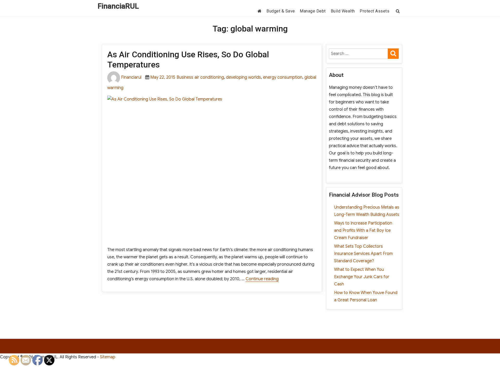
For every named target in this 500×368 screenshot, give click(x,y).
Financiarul (131, 77)
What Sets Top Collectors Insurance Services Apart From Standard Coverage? (363, 254)
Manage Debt (313, 11)
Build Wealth (343, 11)
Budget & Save (280, 11)
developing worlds (243, 77)
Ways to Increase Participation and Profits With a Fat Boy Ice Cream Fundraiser (363, 230)
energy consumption (282, 77)
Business (185, 77)
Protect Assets (374, 11)
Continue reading (262, 279)
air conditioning (209, 77)
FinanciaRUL (118, 6)
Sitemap (107, 357)
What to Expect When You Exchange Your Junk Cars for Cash (361, 277)
